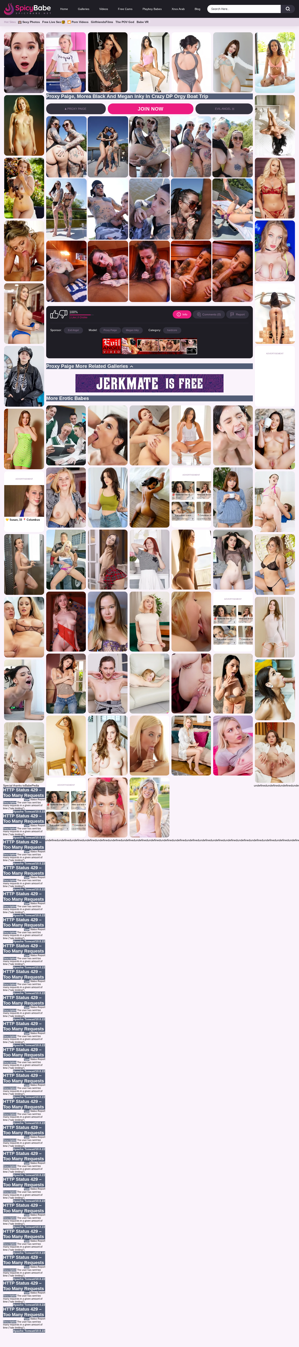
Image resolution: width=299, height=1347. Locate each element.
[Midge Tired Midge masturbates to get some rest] (191, 746)
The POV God (125, 22)
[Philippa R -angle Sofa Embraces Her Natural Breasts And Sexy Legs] (66, 746)
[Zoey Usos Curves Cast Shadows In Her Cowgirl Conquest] (191, 684)
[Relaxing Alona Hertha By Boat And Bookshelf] (149, 497)
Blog (197, 9)
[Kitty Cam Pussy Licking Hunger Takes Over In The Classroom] (66, 435)
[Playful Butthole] (191, 435)
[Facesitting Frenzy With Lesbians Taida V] (191, 622)
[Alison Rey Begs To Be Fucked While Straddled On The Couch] (275, 188)
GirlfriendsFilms (102, 22)
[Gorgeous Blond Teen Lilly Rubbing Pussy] (149, 808)
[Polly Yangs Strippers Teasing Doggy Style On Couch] (66, 622)
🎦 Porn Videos (77, 22)
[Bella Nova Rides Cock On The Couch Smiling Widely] (24, 689)
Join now (151, 109)
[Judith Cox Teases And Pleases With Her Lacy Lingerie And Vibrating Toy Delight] (233, 560)
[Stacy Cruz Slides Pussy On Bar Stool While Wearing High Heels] (108, 684)
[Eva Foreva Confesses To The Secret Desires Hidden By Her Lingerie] (149, 435)
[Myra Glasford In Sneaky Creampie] (108, 808)
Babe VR (142, 22)
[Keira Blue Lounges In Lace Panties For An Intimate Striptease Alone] (233, 497)
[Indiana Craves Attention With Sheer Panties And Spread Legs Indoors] (275, 627)
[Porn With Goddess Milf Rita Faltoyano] (24, 251)
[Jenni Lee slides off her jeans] (66, 684)
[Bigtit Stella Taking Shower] (24, 564)
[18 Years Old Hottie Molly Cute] (149, 622)
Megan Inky (132, 330)
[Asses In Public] (66, 560)
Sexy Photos (31, 22)
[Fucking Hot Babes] (149, 560)
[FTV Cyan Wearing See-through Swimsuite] (149, 62)
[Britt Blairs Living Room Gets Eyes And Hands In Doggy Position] (233, 746)
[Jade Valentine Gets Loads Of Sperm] (275, 501)
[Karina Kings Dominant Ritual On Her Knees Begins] (24, 627)
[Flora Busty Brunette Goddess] (275, 313)
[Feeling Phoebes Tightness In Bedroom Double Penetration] (275, 125)
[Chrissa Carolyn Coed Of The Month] (108, 62)
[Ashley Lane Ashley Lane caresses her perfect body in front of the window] (191, 560)
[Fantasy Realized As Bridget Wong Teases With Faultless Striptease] (108, 622)
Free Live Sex (51, 22)
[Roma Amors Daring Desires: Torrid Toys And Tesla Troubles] (233, 684)
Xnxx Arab (177, 9)
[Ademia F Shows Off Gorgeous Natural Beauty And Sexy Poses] (24, 125)
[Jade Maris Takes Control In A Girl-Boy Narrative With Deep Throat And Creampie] (108, 497)
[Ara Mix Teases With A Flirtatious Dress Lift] (191, 62)
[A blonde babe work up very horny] (149, 746)
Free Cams (125, 9)
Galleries (83, 9)
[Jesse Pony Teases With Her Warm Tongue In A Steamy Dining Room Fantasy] (275, 689)
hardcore (172, 330)
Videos (103, 9)
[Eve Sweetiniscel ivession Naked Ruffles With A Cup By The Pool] (275, 439)
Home (64, 9)
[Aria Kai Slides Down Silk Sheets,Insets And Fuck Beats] (275, 251)
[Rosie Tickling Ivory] (108, 746)
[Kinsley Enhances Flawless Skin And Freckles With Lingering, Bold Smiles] (24, 752)
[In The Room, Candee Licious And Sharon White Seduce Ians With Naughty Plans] (24, 313)
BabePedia (32, 785)
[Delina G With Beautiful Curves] (24, 188)
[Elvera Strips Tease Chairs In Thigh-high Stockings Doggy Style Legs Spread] (275, 752)
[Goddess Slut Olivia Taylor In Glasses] (275, 564)
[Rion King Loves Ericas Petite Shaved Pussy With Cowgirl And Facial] (149, 684)
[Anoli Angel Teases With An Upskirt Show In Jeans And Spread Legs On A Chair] (66, 497)
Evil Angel (73, 330)
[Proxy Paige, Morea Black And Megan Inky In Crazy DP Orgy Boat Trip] (66, 146)
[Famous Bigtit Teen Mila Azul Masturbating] (233, 62)
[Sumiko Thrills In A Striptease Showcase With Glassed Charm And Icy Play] (108, 560)
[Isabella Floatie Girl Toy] (275, 62)
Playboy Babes (152, 9)
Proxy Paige (110, 330)
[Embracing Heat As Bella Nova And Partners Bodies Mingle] (233, 435)
